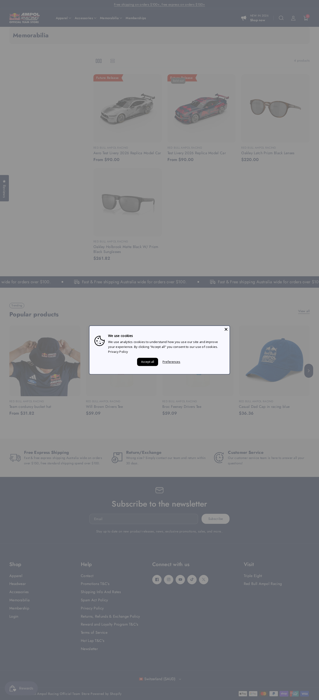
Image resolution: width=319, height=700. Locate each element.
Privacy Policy (118, 352)
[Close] (226, 329)
